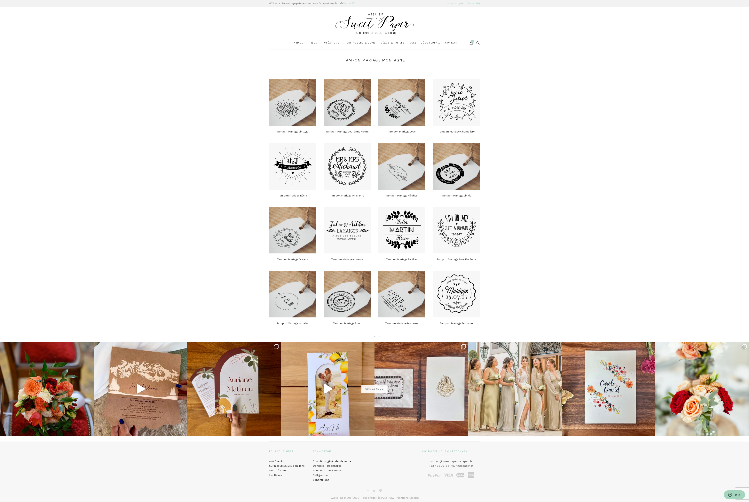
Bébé (314, 42)
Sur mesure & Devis (361, 42)
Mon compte (455, 3)
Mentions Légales (408, 497)
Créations (331, 42)
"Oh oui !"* (349, 3)
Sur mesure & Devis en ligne (286, 465)
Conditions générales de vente (332, 461)
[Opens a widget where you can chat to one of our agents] (734, 495)
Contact (451, 42)
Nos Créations (278, 470)
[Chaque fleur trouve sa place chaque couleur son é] (47, 389)
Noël (412, 42)
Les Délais (275, 475)
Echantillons (321, 480)
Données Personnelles (327, 465)
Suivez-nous (374, 388)
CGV (391, 497)
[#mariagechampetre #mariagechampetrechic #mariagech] (702, 389)
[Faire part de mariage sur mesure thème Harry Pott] (421, 389)
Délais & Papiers (393, 42)
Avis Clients (276, 461)
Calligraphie (320, 475)
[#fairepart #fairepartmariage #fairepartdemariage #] (234, 389)
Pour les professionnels (328, 470)
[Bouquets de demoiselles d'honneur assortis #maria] (515, 389)
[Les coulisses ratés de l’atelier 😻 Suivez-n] (140, 389)
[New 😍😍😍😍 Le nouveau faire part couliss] (327, 389)
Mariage (297, 42)
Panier (473, 3)
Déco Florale (430, 42)
